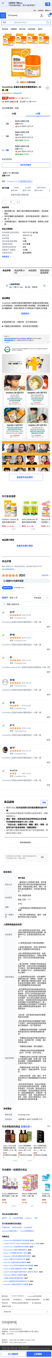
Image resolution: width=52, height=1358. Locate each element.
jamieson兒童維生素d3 (10, 1231)
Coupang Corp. (19, 181)
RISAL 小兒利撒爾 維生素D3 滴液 (15, 1253)
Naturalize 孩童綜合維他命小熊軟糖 (16, 1284)
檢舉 (42, 857)
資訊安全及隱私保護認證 (20, 1302)
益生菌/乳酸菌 (18, 1218)
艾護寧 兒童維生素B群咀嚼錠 (13, 1278)
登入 (35, 10)
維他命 (40, 29)
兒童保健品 (31, 29)
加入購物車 (13, 1354)
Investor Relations (17, 1296)
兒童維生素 (6, 1227)
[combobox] (41, 597)
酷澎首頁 (5, 29)
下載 (47, 4)
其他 (36, 1218)
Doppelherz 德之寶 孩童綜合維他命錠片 (17, 1256)
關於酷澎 (5, 1296)
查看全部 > (26, 1126)
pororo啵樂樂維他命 (27, 1231)
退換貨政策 (5, 1299)
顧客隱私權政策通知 (33, 1299)
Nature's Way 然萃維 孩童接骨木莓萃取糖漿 (18, 1266)
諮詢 (44, 802)
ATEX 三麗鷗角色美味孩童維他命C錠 (16, 1281)
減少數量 (18, 202)
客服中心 (47, 10)
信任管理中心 (17, 1299)
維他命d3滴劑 (17, 1227)
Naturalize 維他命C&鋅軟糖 (13, 1275)
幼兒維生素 (28, 1227)
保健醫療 (14, 29)
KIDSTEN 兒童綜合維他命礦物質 (15, 1262)
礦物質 (4, 1218)
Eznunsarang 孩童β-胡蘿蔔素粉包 (15, 1250)
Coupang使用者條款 (35, 1296)
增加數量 (4, 202)
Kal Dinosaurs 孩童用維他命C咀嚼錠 (16, 1247)
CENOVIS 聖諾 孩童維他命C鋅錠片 (16, 1269)
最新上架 (14, 598)
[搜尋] (47, 22)
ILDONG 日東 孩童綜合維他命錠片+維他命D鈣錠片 (21, 1272)
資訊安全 (5, 1302)
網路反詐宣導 (6, 1306)
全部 (4, 22)
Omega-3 (28, 1218)
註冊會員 (40, 10)
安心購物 (46, 1299)
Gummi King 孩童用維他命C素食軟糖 (16, 1240)
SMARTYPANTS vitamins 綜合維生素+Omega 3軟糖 (21, 1244)
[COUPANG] (9, 1323)
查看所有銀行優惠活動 (20, 195)
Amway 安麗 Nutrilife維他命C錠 (14, 1259)
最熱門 (5, 598)
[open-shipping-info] (25, 175)
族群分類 (22, 29)
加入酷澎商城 (36, 1302)
